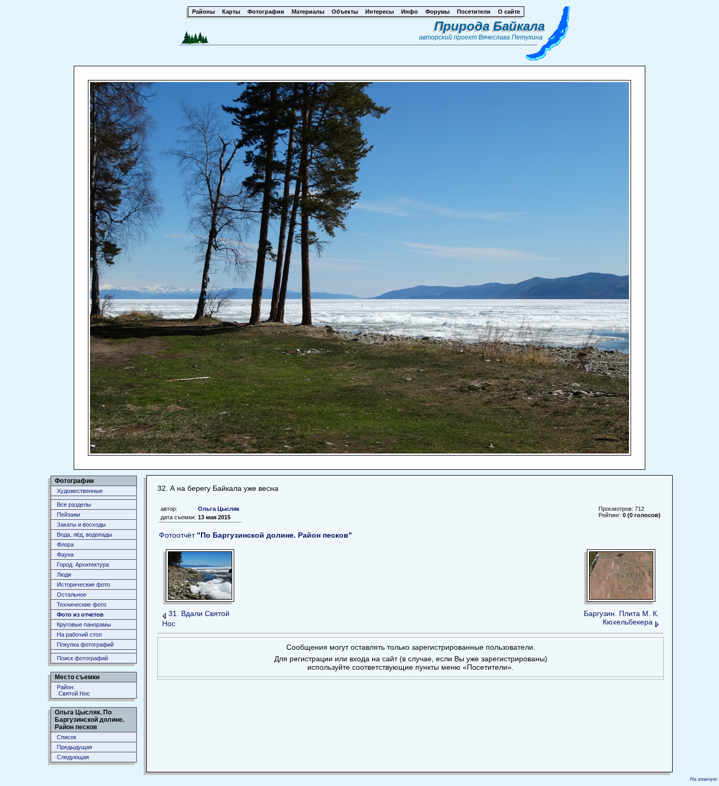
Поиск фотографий (82, 658)
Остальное (71, 594)
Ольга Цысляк (218, 509)
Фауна (65, 554)
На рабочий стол (79, 634)
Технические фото (81, 604)
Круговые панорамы (84, 624)
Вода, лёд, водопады (84, 534)
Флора (65, 544)
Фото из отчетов (80, 614)
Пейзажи (68, 514)
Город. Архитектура (83, 564)
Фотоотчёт (255, 535)
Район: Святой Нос (73, 690)
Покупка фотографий (85, 644)
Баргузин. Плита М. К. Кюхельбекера (621, 617)
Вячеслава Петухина (510, 37)
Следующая (73, 757)
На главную (703, 779)
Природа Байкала (489, 26)
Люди (64, 574)
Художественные (80, 491)
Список (66, 737)
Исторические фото (83, 584)
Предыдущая (74, 747)
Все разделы (74, 504)
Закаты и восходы (81, 524)
